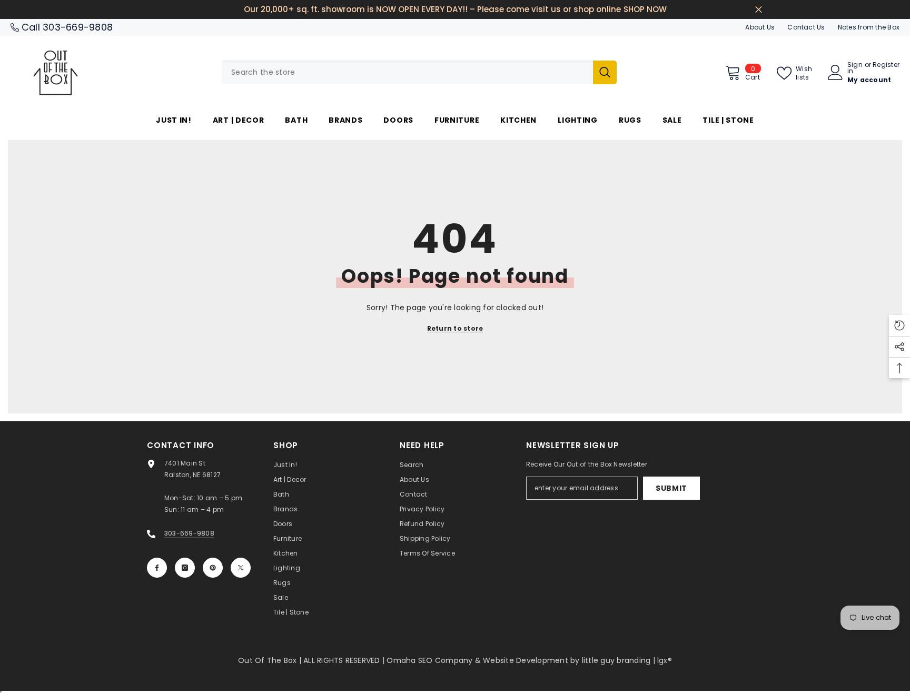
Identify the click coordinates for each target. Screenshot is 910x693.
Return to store (455, 328)
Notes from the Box (868, 27)
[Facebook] (157, 568)
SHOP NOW (645, 9)
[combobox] (407, 72)
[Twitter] (241, 568)
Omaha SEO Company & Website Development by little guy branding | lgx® (529, 660)
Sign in (855, 68)
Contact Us (806, 27)
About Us (760, 27)
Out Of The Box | (270, 660)
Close (758, 9)
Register (886, 65)
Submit (671, 488)
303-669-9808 (78, 27)
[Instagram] (185, 568)
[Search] (419, 72)
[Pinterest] (213, 568)
